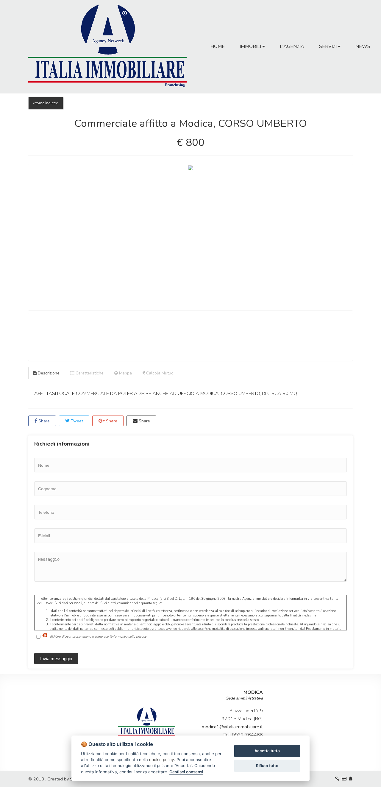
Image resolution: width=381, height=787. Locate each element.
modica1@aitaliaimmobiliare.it (232, 727)
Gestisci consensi (186, 771)
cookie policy (161, 759)
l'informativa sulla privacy (128, 636)
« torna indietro (45, 103)
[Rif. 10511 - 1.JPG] (190, 237)
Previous (19, 237)
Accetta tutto (267, 750)
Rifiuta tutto (267, 765)
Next (362, 237)
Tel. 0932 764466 (243, 735)
